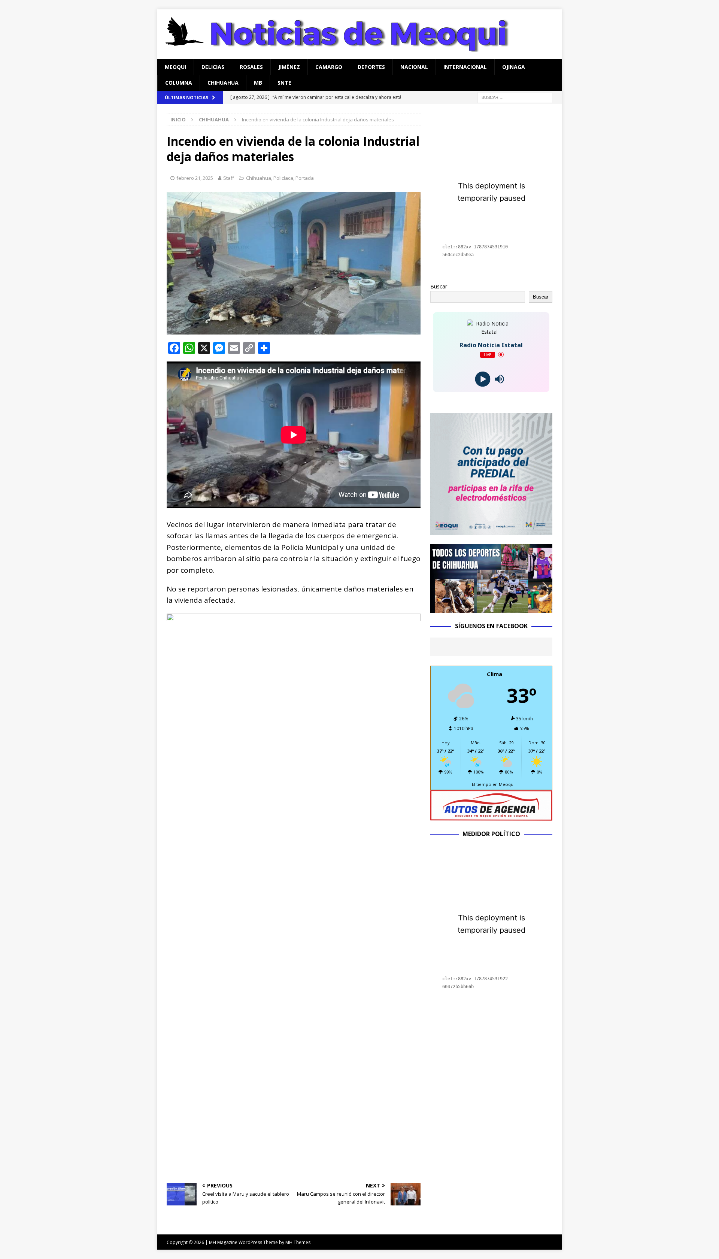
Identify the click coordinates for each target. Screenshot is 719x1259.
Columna (178, 82)
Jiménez (289, 66)
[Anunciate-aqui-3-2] (491, 816)
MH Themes (297, 1242)
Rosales (251, 66)
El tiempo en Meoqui (493, 784)
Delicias (212, 66)
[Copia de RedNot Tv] (491, 608)
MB (258, 82)
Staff (228, 178)
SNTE (284, 82)
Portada (304, 178)
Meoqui (175, 66)
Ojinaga (513, 66)
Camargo (328, 66)
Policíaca (283, 178)
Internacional (465, 66)
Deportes (371, 66)
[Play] (482, 378)
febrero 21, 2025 (194, 178)
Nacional (414, 66)
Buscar (438, 286)
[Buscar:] (514, 96)
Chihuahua (223, 82)
